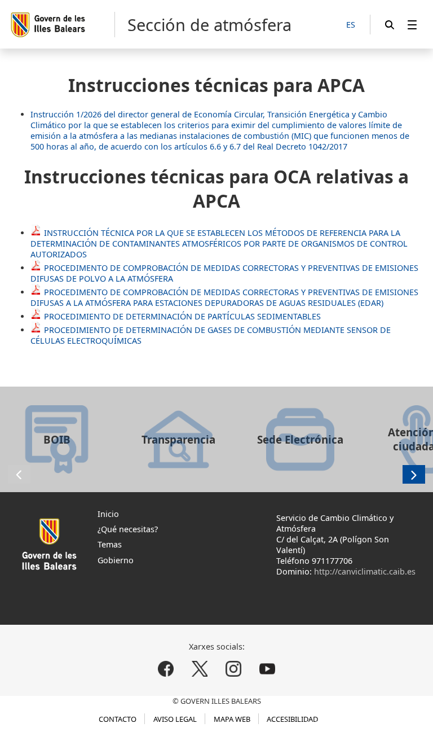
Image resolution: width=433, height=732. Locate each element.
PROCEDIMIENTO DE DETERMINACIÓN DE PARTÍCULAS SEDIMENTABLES (182, 316)
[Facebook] (166, 668)
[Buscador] (389, 24)
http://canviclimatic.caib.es (365, 571)
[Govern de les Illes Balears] (62, 24)
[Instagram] (233, 668)
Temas (110, 544)
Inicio (108, 514)
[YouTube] (267, 668)
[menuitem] (412, 24)
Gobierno (116, 560)
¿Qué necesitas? (128, 529)
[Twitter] (200, 668)
